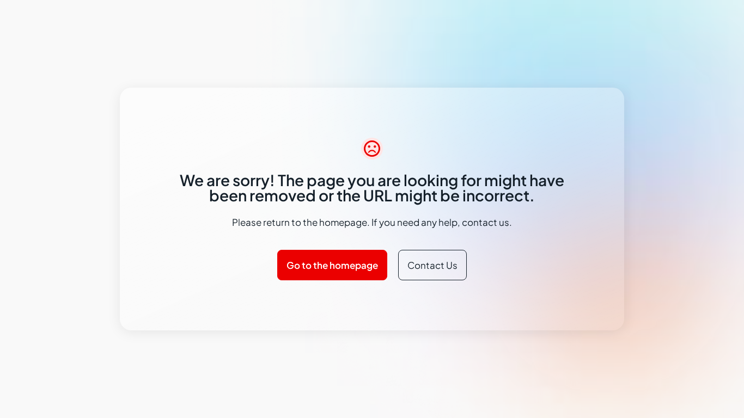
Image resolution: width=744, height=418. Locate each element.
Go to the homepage (332, 265)
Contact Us (432, 265)
